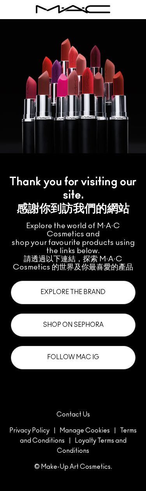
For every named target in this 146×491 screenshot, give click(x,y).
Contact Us (73, 414)
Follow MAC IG (73, 357)
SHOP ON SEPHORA (73, 325)
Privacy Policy (29, 430)
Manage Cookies (85, 430)
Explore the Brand (73, 292)
